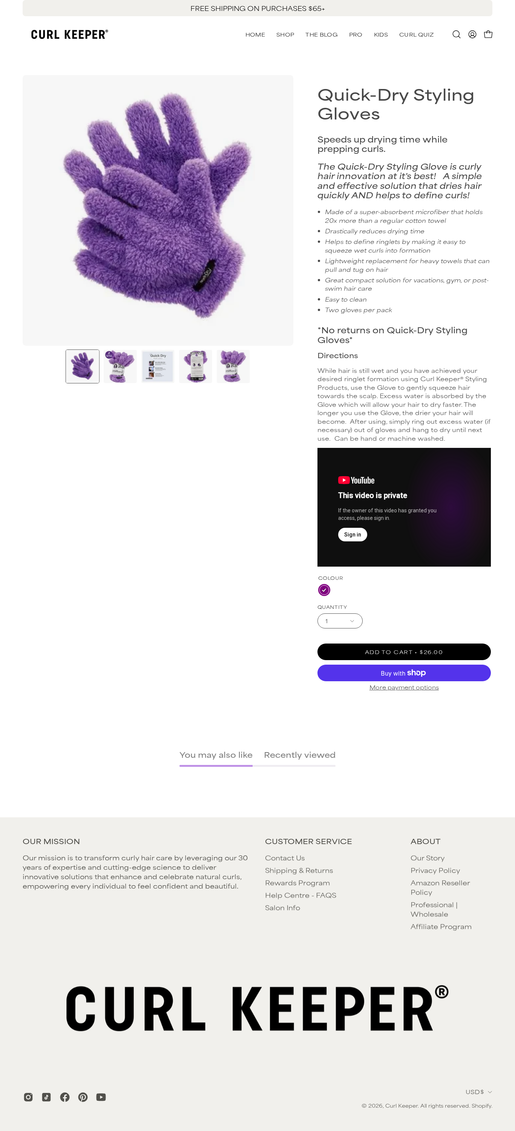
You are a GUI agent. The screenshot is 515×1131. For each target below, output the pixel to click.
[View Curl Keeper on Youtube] (99, 1097)
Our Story (427, 857)
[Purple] (324, 590)
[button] (416, 34)
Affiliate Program (441, 926)
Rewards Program (297, 882)
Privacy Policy (435, 870)
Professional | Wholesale (434, 908)
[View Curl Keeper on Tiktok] (45, 1097)
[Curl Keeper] (70, 34)
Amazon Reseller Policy (440, 887)
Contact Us (285, 857)
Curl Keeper (401, 1105)
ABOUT (425, 841)
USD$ (475, 1091)
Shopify (481, 1105)
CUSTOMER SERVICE (308, 841)
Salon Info (282, 907)
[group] (257, 8)
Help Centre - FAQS (300, 895)
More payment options (404, 687)
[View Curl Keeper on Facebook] (63, 1097)
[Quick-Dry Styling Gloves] (83, 366)
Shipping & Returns (299, 870)
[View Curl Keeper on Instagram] (27, 1097)
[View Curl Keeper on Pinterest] (81, 1097)
